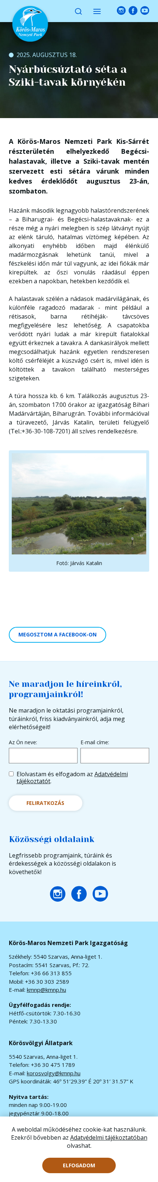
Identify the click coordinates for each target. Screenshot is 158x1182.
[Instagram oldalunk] (121, 11)
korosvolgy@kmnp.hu (53, 1073)
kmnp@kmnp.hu (46, 989)
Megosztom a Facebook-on (57, 634)
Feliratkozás (45, 802)
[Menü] (97, 11)
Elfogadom (79, 1165)
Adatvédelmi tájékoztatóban (108, 1137)
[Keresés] (78, 11)
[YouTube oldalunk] (144, 11)
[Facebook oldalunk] (133, 11)
